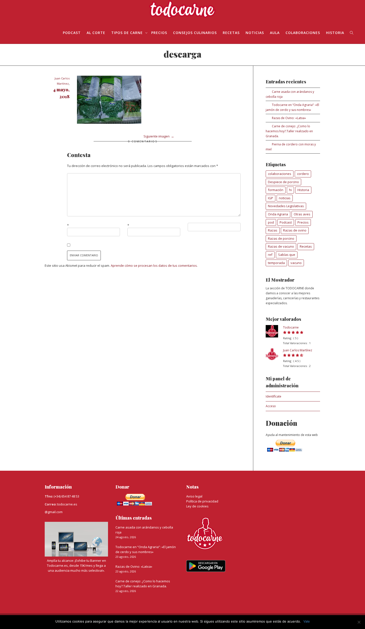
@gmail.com (54, 512)
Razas (272, 230)
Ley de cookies (197, 506)
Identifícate (273, 396)
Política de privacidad (202, 501)
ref (270, 254)
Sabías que (286, 254)
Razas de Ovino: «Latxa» (289, 118)
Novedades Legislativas (286, 206)
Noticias (255, 32)
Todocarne (291, 327)
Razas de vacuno (281, 246)
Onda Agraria (278, 214)
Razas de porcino (281, 238)
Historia (335, 32)
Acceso (271, 406)
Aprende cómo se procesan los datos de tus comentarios (154, 265)
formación (275, 190)
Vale (306, 621)
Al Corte (96, 32)
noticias (285, 198)
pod (271, 222)
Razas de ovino (294, 230)
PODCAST (72, 32)
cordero (303, 173)
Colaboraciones (303, 32)
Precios (159, 32)
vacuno (296, 263)
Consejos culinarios (195, 32)
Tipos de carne (127, 32)
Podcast (286, 222)
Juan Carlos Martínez (297, 350)
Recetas (231, 32)
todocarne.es (67, 504)
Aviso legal (194, 496)
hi (290, 190)
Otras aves (302, 214)
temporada (276, 263)
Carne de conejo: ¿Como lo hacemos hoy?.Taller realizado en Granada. (289, 131)
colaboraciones (279, 173)
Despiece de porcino (283, 182)
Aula (275, 32)
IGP (270, 198)
